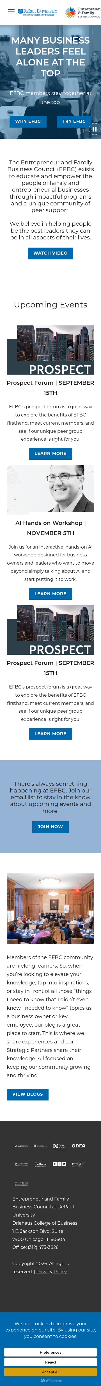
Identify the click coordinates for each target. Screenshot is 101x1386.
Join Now (50, 826)
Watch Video (50, 253)
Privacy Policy (51, 1271)
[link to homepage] (37, 12)
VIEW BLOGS (27, 1094)
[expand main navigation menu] (11, 12)
